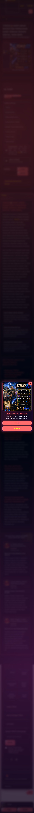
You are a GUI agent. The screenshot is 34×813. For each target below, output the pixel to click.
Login (17, 423)
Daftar (17, 428)
